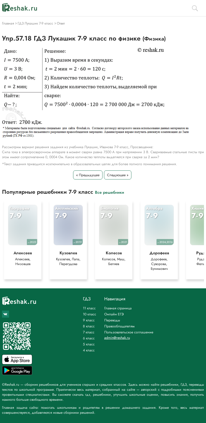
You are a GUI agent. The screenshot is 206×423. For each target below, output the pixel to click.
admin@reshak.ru (117, 337)
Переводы (112, 320)
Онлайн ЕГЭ (114, 314)
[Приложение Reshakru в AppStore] (17, 363)
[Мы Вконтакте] (5, 314)
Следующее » (117, 174)
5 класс (89, 344)
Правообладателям (119, 326)
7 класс (88, 332)
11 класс (89, 308)
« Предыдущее (87, 174)
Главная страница (118, 308)
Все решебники (109, 192)
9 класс (89, 320)
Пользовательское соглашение (128, 332)
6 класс (89, 338)
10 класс (89, 314)
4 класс (89, 350)
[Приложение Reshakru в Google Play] (17, 373)
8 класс (89, 326)
